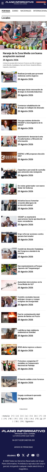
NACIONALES (25, 11)
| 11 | (16, 419)
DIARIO (15, 11)
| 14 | (32, 419)
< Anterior (6, 416)
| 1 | (12, 416)
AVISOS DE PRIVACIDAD (23, 447)
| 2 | (17, 416)
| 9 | (5, 419)
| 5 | (31, 416)
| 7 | (40, 416)
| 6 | (35, 416)
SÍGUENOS (11, 456)
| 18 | (16, 421)
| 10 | (10, 419)
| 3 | (22, 416)
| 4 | (26, 416)
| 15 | (37, 419)
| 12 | (21, 419)
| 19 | (22, 421)
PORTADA (6, 11)
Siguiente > (29, 421)
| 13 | (26, 419)
